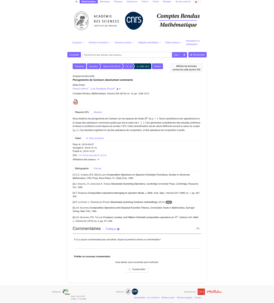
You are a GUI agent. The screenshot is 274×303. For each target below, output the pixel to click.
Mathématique (89, 1)
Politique (111, 229)
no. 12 (129, 66)
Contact (198, 297)
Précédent (79, 66)
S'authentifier (138, 269)
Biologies (167, 1)
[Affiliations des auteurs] (118, 89)
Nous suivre (169, 297)
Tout (176, 54)
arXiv (169, 202)
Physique (118, 1)
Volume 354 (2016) (111, 66)
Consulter (74, 54)
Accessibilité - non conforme (147, 297)
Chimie (156, 1)
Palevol (145, 1)
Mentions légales (184, 297)
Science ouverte (123, 42)
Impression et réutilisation (193, 42)
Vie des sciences (183, 1)
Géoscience (132, 1)
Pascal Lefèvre (80, 88)
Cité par (97, 168)
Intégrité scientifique (148, 42)
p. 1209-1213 (143, 66)
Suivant (157, 66)
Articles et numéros (98, 42)
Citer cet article (96, 138)
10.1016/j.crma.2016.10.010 (92, 155)
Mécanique (105, 1)
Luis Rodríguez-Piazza (102, 88)
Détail (78, 138)
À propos (77, 42)
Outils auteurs (172, 42)
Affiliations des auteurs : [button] (85, 159)
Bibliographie (82, 168)
